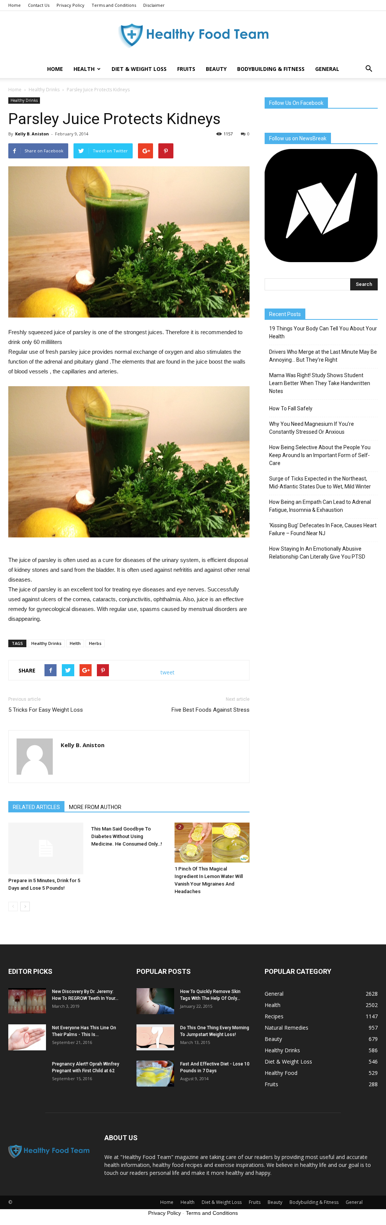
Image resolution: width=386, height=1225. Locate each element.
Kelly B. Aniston (32, 134)
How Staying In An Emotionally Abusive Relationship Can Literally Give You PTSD (317, 553)
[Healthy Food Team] (193, 36)
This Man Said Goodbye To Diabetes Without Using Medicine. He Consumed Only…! (126, 836)
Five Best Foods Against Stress (211, 709)
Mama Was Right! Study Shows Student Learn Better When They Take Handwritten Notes (319, 383)
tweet (168, 672)
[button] (369, 69)
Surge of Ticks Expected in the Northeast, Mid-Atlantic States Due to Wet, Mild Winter (320, 483)
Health (84, 68)
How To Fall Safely (290, 408)
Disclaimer (154, 5)
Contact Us (38, 5)
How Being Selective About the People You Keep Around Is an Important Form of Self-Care (320, 455)
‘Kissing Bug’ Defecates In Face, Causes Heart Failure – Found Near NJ (323, 529)
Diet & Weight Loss (139, 68)
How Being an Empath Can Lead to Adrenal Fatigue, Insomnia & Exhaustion (320, 506)
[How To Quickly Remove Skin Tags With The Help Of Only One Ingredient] (155, 1001)
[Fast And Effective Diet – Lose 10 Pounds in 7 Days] (155, 1074)
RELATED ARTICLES (36, 807)
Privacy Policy (70, 5)
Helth (75, 643)
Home (14, 5)
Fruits (186, 68)
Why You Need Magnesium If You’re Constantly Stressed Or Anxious (311, 428)
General (327, 68)
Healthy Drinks (24, 100)
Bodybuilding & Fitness (271, 68)
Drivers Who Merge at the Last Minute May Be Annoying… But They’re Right (323, 356)
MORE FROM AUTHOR (95, 807)
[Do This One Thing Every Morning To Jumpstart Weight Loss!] (155, 1037)
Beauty (216, 68)
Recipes (274, 1016)
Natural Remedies (286, 1027)
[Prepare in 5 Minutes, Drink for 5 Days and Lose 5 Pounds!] (45, 848)
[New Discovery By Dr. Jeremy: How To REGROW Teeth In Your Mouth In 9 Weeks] (27, 1001)
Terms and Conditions (114, 5)
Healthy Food (281, 1072)
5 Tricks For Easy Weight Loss (45, 709)
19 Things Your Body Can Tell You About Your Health (323, 332)
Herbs (95, 643)
